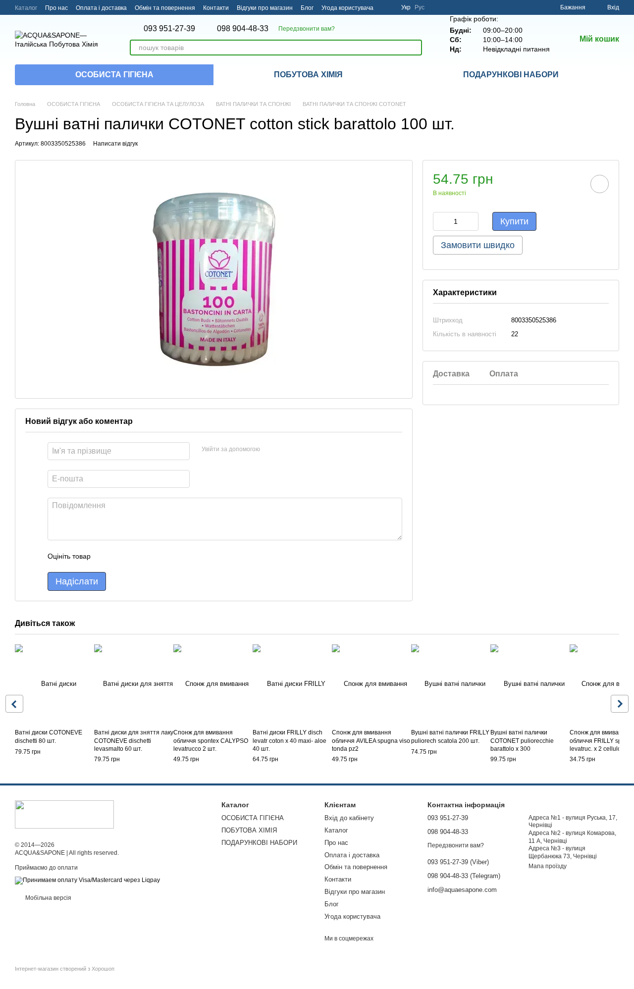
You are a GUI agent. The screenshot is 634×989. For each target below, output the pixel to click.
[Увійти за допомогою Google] (287, 450)
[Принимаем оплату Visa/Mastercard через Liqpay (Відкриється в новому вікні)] (87, 880)
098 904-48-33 (242, 29)
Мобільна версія (47, 897)
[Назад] (14, 704)
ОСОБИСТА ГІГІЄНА (114, 74)
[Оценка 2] (123, 556)
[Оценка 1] (107, 556)
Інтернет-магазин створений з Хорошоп (64, 969)
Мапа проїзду (547, 866)
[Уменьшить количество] (440, 221)
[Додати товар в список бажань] (599, 184)
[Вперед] (620, 704)
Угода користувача (347, 7)
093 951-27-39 (169, 29)
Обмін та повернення (165, 7)
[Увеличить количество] (471, 221)
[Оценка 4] (154, 556)
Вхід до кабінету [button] (349, 818)
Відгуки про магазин (265, 7)
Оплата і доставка (101, 7)
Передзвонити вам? (306, 28)
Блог (307, 7)
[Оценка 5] (170, 556)
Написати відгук (115, 143)
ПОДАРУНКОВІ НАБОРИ (511, 74)
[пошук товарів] (414, 47)
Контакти (216, 7)
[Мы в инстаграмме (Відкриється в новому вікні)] (387, 7)
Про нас (56, 7)
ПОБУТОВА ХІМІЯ (308, 74)
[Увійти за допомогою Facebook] (271, 450)
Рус (419, 7)
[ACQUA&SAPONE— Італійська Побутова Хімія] (64, 813)
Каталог (26, 7)
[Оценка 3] (139, 556)
